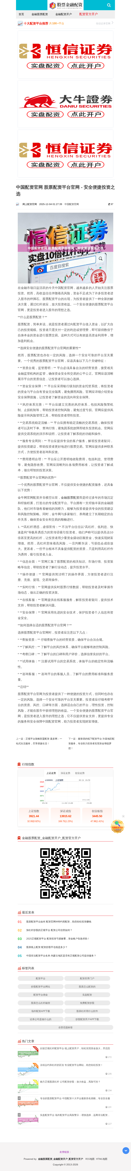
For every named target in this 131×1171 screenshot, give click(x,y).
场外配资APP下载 (40, 1011)
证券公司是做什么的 (40, 1019)
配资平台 (40, 978)
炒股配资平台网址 (40, 986)
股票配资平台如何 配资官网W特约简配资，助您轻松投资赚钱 (58, 921)
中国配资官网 (71, 204)
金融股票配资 (40, 14)
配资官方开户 (88, 14)
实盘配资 (87, 994)
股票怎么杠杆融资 (40, 1002)
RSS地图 (89, 1158)
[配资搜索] (109, 5)
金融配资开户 (63, 14)
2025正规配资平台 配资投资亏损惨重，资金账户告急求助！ (58, 938)
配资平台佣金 (40, 994)
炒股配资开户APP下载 (87, 1019)
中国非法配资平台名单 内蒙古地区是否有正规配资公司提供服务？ (61, 955)
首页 (21, 14)
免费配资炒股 (87, 1002)
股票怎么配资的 (87, 986)
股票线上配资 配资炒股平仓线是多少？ (47, 947)
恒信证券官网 (103, 23)
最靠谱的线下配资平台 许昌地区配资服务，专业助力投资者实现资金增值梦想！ (91, 743)
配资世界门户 (87, 978)
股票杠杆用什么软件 (87, 1011)
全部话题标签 (65, 1027)
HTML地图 (101, 1158)
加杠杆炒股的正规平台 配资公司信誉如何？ (49, 930)
